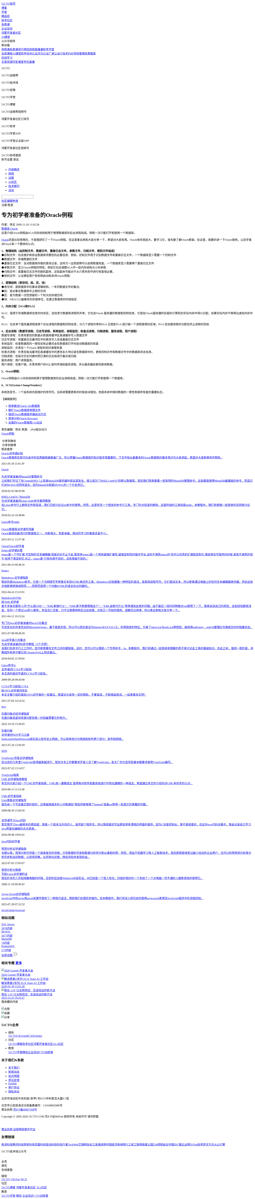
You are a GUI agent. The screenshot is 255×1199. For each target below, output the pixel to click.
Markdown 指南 (14, 577)
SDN (4, 750)
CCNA (24, 686)
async (16, 910)
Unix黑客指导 (13, 800)
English (12, 1083)
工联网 (138, 1144)
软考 (24, 53)
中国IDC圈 (175, 1144)
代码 (9, 841)
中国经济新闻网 (116, 1144)
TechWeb (73, 1144)
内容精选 (13, 169)
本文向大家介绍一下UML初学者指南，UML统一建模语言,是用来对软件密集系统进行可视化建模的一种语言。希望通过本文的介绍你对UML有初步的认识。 (97, 783)
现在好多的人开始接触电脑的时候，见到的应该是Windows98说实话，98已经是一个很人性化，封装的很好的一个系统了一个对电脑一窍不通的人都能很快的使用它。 (102, 878)
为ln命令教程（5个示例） (25, 644)
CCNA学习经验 (16, 669)
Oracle (5, 239)
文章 (4, 61)
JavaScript (7, 910)
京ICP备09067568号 (25, 1109)
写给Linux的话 (14, 874)
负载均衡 (6, 730)
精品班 (5, 16)
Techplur (37, 1035)
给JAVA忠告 (14, 690)
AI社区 (12, 182)
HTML (18, 597)
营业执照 (7, 1129)
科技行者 (62, 1144)
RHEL (5, 496)
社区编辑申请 (9, 200)
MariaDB (25, 496)
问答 (15, 61)
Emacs (5, 570)
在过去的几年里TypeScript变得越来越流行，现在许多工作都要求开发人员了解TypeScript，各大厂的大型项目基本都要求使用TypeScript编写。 (87, 762)
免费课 (5, 24)
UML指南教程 (14, 779)
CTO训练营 (46, 1052)
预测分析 (6, 869)
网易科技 (29, 1144)
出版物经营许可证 (24, 1129)
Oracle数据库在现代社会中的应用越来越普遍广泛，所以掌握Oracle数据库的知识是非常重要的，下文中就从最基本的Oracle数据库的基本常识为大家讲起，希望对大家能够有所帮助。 (112, 457)
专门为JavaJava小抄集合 (24, 623)
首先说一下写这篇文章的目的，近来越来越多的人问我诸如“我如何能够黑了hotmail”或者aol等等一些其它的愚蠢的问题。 (74, 804)
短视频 (30, 49)
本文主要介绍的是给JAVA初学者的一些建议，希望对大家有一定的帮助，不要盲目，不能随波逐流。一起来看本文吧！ (74, 694)
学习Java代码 (13, 820)
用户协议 (13, 1087)
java (3, 706)
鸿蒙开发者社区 (11, 32)
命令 (11, 521)
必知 (12, 453)
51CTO (12, 1035)
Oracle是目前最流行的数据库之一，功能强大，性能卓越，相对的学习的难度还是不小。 (55, 533)
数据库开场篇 (17, 529)
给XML (10, 601)
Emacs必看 (12, 550)
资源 (9, 61)
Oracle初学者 (16, 546)
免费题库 (90, 53)
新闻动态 (13, 1071)
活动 (11, 190)
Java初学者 (8, 640)
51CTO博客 (15, 1044)
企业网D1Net (189, 1144)
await (22, 910)
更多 (18, 963)
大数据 (16, 869)
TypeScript (7, 775)
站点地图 (13, 1076)
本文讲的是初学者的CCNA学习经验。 (24, 673)
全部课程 (6, 53)
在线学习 (6, 57)
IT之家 (130, 1144)
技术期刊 (13, 186)
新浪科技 (6, 1144)
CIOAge (21, 1035)
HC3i (29, 1035)
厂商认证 (54, 53)
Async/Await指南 (15, 894)
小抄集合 (20, 640)
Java (3, 841)
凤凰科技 (40, 1144)
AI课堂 (5, 36)
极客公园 (147, 1144)
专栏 (26, 61)
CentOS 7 (14, 496)
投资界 (201, 1144)
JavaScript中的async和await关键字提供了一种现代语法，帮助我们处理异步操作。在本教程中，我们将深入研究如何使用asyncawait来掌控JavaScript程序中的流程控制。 (102, 898)
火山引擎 (219, 1144)
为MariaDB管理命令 (21, 476)
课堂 (21, 61)
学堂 (4, 12)
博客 (4, 7)
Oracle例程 (7, 433)
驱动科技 (51, 1144)
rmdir (16, 521)
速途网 (102, 1144)
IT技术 (64, 53)
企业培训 (6, 28)
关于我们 (13, 1067)
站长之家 (92, 1144)
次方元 (210, 1144)
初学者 (16, 841)
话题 (11, 177)
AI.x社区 (58, 1044)
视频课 (5, 49)
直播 (32, 61)
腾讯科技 (18, 1144)
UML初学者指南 (11, 796)
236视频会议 (160, 1144)
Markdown (7, 597)
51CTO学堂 (15, 1052)
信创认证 (32, 53)
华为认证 (43, 53)
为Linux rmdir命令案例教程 (26, 500)
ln (15, 665)
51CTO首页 (8, 3)
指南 (16, 775)
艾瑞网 (82, 1144)
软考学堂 (48, 49)
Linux (4, 521)
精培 (25, 1052)
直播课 (39, 49)
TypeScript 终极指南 (17, 758)
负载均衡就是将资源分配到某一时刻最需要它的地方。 (34, 717)
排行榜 (22, 49)
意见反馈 (13, 1080)
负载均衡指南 (15, 713)
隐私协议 (13, 1091)
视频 (11, 173)
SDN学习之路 (15, 734)
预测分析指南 (13, 848)
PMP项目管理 (76, 53)
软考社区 (6, 20)
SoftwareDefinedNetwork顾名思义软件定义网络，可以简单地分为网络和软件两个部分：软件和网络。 (62, 739)
